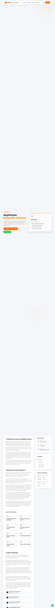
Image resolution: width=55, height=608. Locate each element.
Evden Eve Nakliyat (11, 5)
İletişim (37, 2)
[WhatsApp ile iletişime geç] (52, 605)
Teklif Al (47, 2)
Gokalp (47, 475)
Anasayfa (24, 2)
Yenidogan (43, 483)
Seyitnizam (39, 481)
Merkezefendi (40, 479)
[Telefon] (44, 2)
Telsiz (47, 481)
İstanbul (16, 5)
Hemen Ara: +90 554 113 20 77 (11, 228)
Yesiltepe (39, 485)
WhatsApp (8, 231)
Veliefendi (39, 483)
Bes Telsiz (39, 475)
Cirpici (43, 475)
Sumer (43, 481)
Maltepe (44, 477)
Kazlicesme (39, 477)
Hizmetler (29, 2)
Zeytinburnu (20, 5)
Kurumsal (33, 2)
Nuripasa (44, 479)
